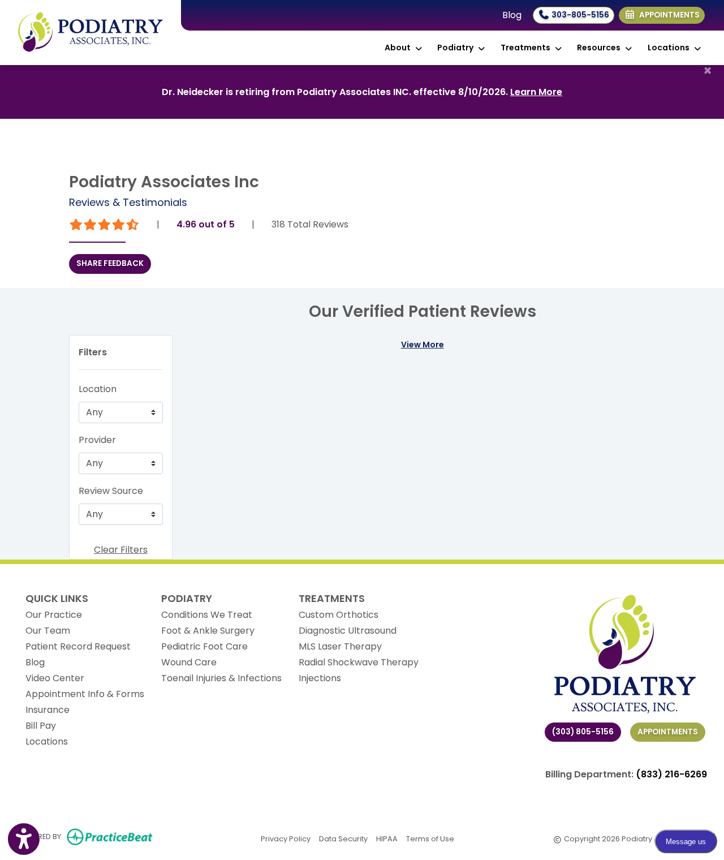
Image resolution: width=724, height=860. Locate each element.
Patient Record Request (78, 646)
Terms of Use (430, 838)
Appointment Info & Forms (84, 693)
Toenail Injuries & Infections (221, 678)
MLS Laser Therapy (340, 646)
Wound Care (189, 662)
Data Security (343, 838)
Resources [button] (600, 47)
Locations (46, 741)
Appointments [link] (668, 15)
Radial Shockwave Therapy (359, 662)
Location (98, 388)
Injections (320, 678)
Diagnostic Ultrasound (348, 630)
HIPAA (387, 838)
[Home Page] (90, 31)
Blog (512, 15)
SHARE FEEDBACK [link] (110, 263)
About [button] (399, 47)
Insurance (47, 709)
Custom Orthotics (338, 614)
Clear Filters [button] (121, 549)
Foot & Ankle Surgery (208, 630)
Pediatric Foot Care (204, 646)
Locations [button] (670, 47)
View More (422, 344)
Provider (97, 439)
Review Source (111, 490)
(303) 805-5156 (583, 731)
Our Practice (53, 614)
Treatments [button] (527, 47)
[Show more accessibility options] (24, 839)
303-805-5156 (579, 15)
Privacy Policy (286, 838)
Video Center (54, 678)
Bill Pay (40, 725)
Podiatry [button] (457, 47)
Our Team (47, 630)
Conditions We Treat (206, 614)
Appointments (667, 731)
